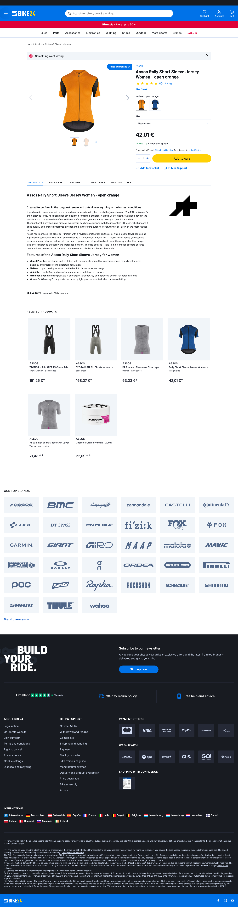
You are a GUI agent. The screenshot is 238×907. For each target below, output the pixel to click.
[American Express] (167, 730)
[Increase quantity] (147, 158)
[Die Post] (167, 756)
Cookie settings (13, 761)
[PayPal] (187, 730)
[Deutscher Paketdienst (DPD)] (147, 756)
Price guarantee (69, 778)
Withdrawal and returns (74, 731)
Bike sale (107, 24)
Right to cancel (13, 749)
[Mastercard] (127, 730)
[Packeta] (226, 756)
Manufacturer (121, 182)
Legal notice (11, 726)
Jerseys (67, 44)
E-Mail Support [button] (177, 168)
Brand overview (15, 619)
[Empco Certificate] (127, 783)
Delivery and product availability (79, 772)
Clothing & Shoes (53, 44)
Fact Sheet (56, 182)
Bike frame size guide (73, 761)
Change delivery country (73, 852)
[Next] (128, 98)
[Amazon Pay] (206, 730)
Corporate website (15, 731)
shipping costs (63, 841)
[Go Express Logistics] (206, 756)
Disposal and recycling (17, 766)
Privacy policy (12, 755)
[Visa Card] (147, 730)
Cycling (38, 44)
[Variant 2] (155, 105)
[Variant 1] (141, 105)
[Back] (31, 98)
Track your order (70, 755)
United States (195, 150)
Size (138, 116)
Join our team (12, 737)
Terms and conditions (17, 743)
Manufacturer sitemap (73, 766)
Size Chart (141, 89)
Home (29, 44)
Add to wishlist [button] (149, 168)
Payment (65, 749)
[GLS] (187, 756)
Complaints (67, 737)
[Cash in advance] (226, 730)
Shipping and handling (73, 743)
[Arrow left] (31, 339)
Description (35, 182)
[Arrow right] (67, 339)
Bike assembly (68, 784)
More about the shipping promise (217, 873)
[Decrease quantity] (138, 158)
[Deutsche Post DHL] (127, 756)
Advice (64, 790)
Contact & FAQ (68, 726)
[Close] (207, 55)
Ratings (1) (77, 182)
